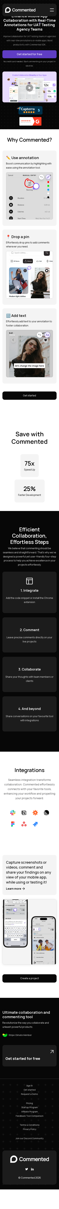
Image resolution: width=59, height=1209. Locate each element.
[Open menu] (52, 10)
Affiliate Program (29, 1111)
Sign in (29, 1085)
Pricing (29, 1103)
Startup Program (29, 1107)
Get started (29, 395)
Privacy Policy (29, 1129)
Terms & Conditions (29, 1124)
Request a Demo (29, 1094)
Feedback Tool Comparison (29, 1115)
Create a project (29, 978)
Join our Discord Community (29, 1138)
